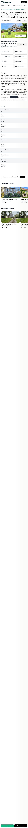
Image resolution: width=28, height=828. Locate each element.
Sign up (22, 176)
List (4, 9)
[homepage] (1, 9)
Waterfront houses (18, 5)
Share (7, 825)
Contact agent (20, 825)
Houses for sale (9, 9)
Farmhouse (23, 9)
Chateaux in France (7, 5)
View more (14, 97)
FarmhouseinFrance (7, 201)
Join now (24, 2)
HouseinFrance (6, 225)
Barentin (18, 9)
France (14, 9)
